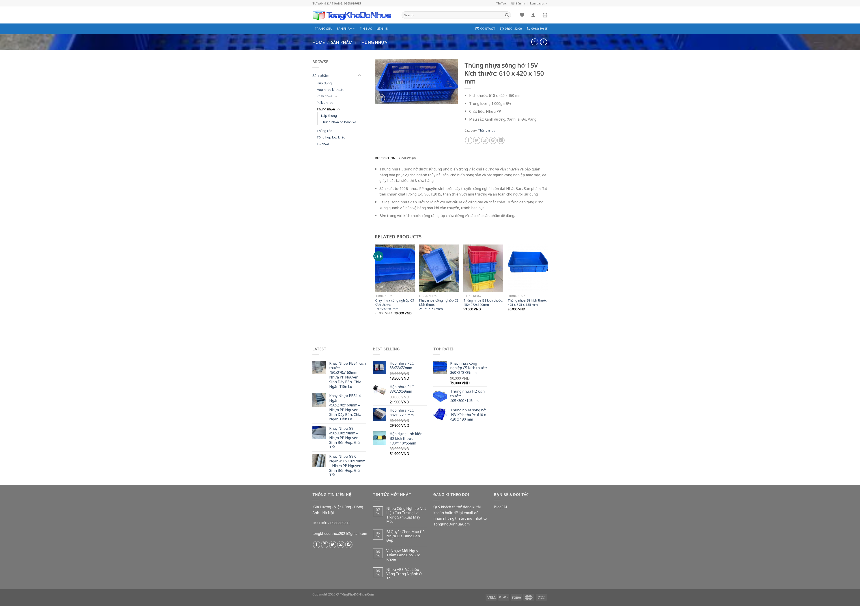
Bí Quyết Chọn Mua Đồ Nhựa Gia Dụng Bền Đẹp (405, 535)
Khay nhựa (324, 95)
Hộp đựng (324, 82)
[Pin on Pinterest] (493, 140)
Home (318, 42)
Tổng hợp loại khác (331, 137)
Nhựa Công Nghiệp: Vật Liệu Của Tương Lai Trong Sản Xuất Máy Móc (406, 514)
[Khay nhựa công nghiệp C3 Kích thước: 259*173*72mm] (439, 268)
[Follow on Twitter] (332, 544)
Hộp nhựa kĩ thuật (330, 89)
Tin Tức (501, 3)
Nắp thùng (329, 115)
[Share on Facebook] (468, 140)
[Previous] (375, 283)
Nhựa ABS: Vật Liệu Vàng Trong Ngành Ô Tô (404, 573)
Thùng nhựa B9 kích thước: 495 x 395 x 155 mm (527, 302)
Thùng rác (324, 130)
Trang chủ (323, 28)
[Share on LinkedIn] (501, 140)
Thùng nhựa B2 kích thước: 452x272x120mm (483, 302)
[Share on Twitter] (476, 140)
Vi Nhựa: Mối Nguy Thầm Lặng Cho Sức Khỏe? (403, 555)
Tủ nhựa (323, 143)
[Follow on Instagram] (324, 544)
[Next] (547, 283)
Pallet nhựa (325, 102)
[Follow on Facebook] (316, 544)
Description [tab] (385, 158)
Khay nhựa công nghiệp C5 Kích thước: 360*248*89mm (394, 304)
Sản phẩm (344, 28)
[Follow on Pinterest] (349, 544)
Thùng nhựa (373, 42)
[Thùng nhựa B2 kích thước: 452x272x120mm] (483, 268)
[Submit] (507, 15)
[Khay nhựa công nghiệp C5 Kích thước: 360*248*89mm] (395, 268)
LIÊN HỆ (382, 28)
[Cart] (545, 15)
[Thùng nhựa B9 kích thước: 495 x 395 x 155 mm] (528, 268)
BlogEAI (500, 507)
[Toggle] (359, 75)
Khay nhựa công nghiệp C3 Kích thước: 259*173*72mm (438, 304)
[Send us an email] (340, 544)
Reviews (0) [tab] (407, 158)
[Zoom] (380, 98)
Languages (537, 3)
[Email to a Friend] (484, 140)
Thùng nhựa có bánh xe (338, 121)
